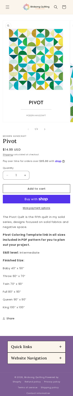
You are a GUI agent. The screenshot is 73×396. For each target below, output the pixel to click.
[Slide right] (45, 129)
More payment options (36, 208)
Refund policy (33, 381)
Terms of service (27, 387)
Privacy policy (52, 381)
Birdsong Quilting (34, 377)
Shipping (8, 154)
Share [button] (11, 318)
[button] (7, 7)
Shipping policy (50, 387)
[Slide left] (28, 129)
